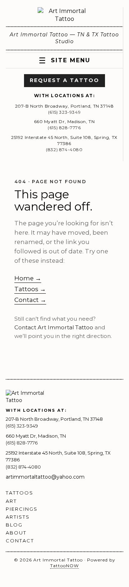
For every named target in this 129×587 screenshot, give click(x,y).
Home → (27, 278)
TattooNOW (64, 565)
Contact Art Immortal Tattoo (53, 327)
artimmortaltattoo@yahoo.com (45, 477)
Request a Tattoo (64, 80)
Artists (18, 517)
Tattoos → (30, 289)
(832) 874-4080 (64, 149)
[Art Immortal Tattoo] (64, 15)
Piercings (22, 509)
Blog (14, 525)
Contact (20, 540)
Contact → (30, 299)
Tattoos (19, 493)
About (16, 533)
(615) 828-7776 (64, 127)
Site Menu (64, 61)
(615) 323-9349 (64, 112)
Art (11, 501)
